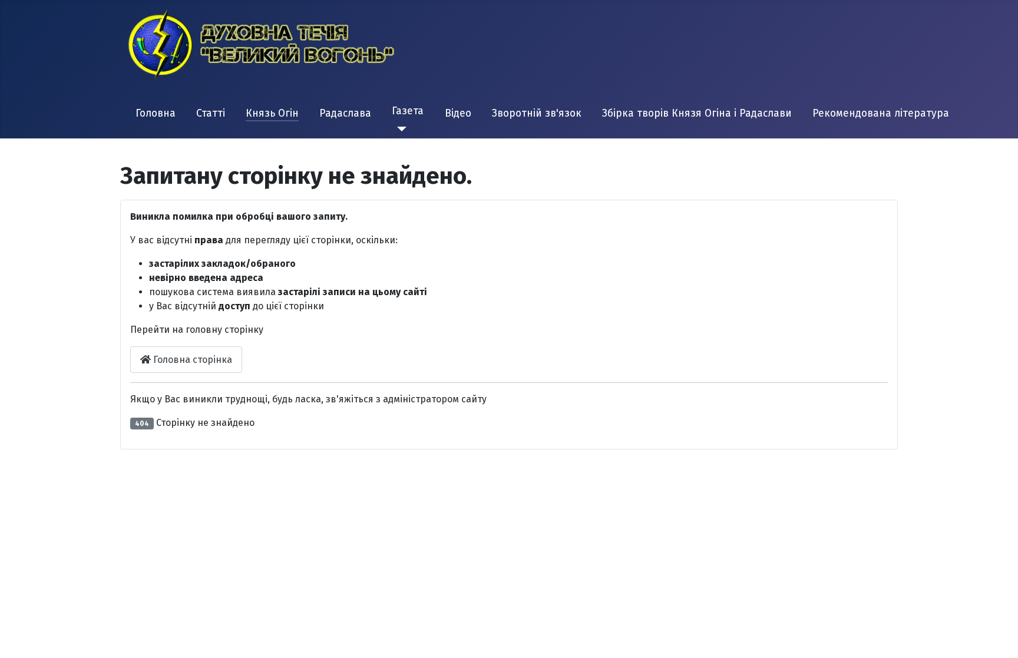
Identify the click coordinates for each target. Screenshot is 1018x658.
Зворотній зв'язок (536, 113)
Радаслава (345, 113)
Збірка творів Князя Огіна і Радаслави (697, 113)
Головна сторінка (191, 359)
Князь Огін (272, 113)
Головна (155, 113)
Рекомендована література (880, 113)
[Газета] (399, 129)
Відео (458, 113)
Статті (210, 113)
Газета (408, 111)
